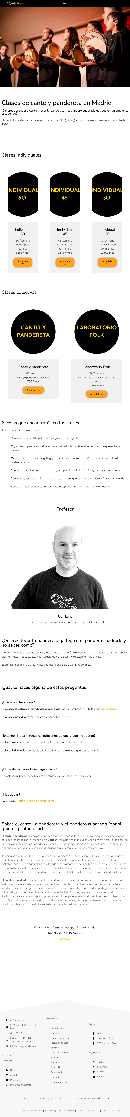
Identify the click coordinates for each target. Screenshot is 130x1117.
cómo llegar (109, 709)
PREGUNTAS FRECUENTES (36, 801)
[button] (64, 2)
